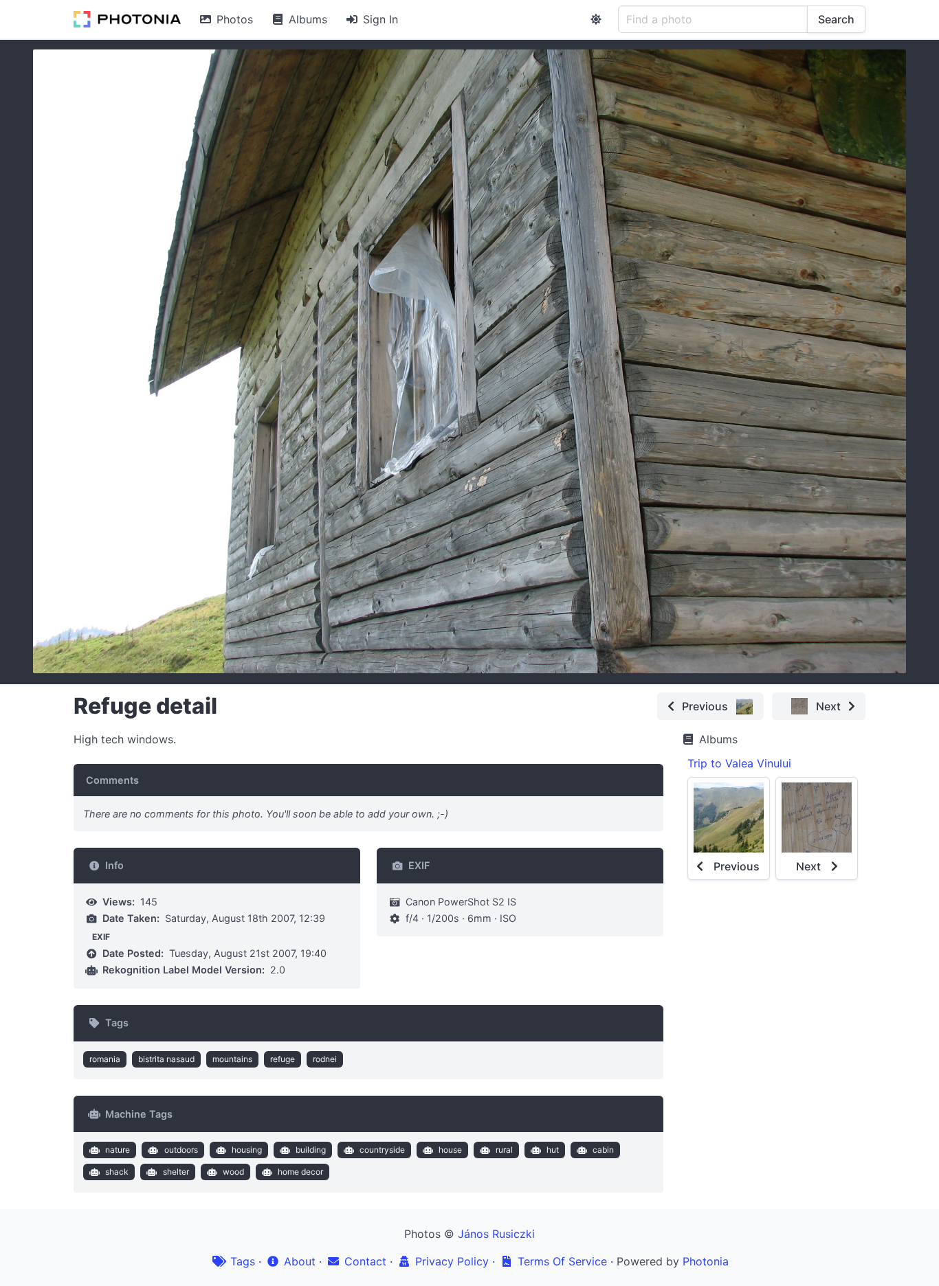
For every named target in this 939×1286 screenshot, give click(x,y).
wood (233, 1171)
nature (117, 1149)
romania (104, 1059)
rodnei (325, 1059)
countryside (382, 1149)
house (450, 1149)
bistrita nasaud (166, 1059)
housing (247, 1149)
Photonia (706, 1261)
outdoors (181, 1149)
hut (552, 1149)
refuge (282, 1059)
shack (117, 1171)
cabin (603, 1149)
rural (504, 1149)
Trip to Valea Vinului (739, 763)
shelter (176, 1171)
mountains (232, 1059)
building (311, 1149)
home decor (300, 1171)
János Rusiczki (496, 1234)
